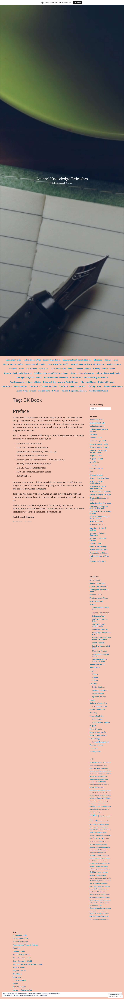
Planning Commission (102, 872)
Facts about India (103, 798)
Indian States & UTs (32, 360)
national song (93, 858)
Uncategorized (95, 751)
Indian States (97, 719)
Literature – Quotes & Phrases (72, 386)
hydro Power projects (105, 816)
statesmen (96, 905)
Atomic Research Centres (96, 771)
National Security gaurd (103, 855)
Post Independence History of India (99, 660)
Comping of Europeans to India (101, 633)
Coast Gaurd (93, 782)
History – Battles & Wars (104, 369)
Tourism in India (96, 745)
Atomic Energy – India (13, 364)
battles (109, 771)
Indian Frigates (97, 824)
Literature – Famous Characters (43, 386)
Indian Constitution (52, 360)
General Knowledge (95, 809)
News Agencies (98, 860)
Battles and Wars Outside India (98, 625)
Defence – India (111, 360)
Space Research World (98, 735)
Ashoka (101, 765)
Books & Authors (98, 687)
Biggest (95, 674)
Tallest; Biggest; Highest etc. (74, 391)
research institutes (98, 892)
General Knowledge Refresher (62, 179)
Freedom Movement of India (101, 647)
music (105, 844)
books (105, 773)
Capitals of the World (98, 391)
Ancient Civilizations (100, 613)
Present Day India (13, 360)
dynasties (108, 792)
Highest (95, 677)
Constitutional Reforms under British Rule (101, 638)
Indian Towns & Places (26, 391)
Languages (99, 832)
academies (94, 763)
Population (92, 875)
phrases (108, 869)
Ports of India (99, 875)
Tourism (95, 911)
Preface (21, 411)
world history (99, 919)
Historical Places (88, 382)
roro (96, 894)
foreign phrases (94, 803)
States (91, 905)
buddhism (104, 776)
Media (71, 369)
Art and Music (95, 580)
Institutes (101, 829)
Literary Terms (94, 386)
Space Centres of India (104, 897)
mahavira (107, 838)
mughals (101, 844)
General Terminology (113, 386)
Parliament (92, 866)
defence (97, 787)
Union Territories (101, 913)
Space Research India (98, 732)
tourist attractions (102, 911)
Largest (93, 671)
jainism (91, 832)
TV (95, 913)
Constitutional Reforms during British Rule (89, 378)
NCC (93, 860)
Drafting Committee (100, 792)
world (94, 919)
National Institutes (99, 706)
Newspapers (106, 860)
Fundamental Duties (95, 806)
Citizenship (97, 779)
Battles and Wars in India (99, 620)
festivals (102, 801)
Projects (93, 726)
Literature (93, 684)
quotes (91, 886)
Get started (77, 2)
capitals (92, 779)
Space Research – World (57, 364)
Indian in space (105, 824)
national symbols (101, 858)
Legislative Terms (94, 835)
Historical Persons (106, 382)
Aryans (97, 765)
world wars (106, 919)
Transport (43, 369)
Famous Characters (99, 690)
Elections (92, 795)
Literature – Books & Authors (14, 386)
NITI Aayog (93, 863)
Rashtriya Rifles (106, 886)
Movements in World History (100, 655)
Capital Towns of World (99, 586)
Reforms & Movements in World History (60, 382)
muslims (92, 847)
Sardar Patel (101, 894)
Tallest (95, 681)
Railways (99, 886)
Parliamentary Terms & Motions (77, 360)
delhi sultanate (101, 790)
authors (105, 771)
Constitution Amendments (96, 784)
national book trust (99, 850)
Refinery (92, 889)
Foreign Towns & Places (48, 391)
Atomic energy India (97, 583)
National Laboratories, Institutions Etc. (88, 364)
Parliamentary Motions (102, 866)
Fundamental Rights (105, 806)
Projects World (104, 883)
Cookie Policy (43, 995)
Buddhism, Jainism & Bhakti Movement (51, 373)
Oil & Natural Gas (58, 369)
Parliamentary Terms (95, 869)
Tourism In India (83, 369)
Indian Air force (101, 821)
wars (91, 919)
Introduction (18, 521)
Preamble (103, 878)
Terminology (95, 739)
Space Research (96, 729)
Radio (95, 886)
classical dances (104, 779)
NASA (95, 847)
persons (103, 869)
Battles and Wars (98, 616)
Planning (98, 360)
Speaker (107, 902)
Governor (95, 812)
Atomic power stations (102, 768)
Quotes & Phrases (99, 697)
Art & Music (32, 369)
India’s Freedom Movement (56, 378)
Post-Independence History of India (25, 382)
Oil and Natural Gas (97, 710)
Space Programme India (96, 900)
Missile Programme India (96, 841)
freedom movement (103, 803)
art (94, 765)
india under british (101, 827)
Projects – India (114, 364)
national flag (97, 852)
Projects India (96, 883)
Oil (109, 863)
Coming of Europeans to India (29, 378)
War (97, 916)
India (93, 820)
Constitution (101, 782)
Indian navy (93, 827)
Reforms (97, 889)
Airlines (100, 762)
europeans (102, 795)
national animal (102, 847)
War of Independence (103, 916)
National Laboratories (98, 703)
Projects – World (16, 369)
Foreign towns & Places (99, 598)
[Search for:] (100, 408)
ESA (98, 795)
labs (95, 832)
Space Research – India (35, 364)
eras (96, 795)
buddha (100, 776)
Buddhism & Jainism (100, 629)
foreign (107, 801)
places (93, 872)
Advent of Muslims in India (108, 373)
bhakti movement (94, 773)
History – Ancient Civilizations (17, 373)
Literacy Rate (102, 835)
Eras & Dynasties (98, 643)
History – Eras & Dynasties (82, 373)
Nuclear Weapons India (102, 863)
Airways (105, 762)
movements (96, 844)
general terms (103, 809)
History (93, 604)
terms (102, 908)
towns (92, 913)
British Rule (94, 776)
